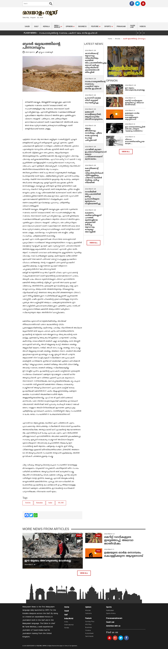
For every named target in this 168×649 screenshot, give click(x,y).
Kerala (46, 26)
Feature (88, 618)
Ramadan (39, 503)
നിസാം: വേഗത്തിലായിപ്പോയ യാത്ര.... (135, 141)
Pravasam (121, 26)
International (68, 625)
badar (50, 503)
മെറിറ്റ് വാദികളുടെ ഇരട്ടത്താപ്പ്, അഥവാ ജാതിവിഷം (134, 103)
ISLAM (60, 503)
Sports (109, 607)
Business (82, 26)
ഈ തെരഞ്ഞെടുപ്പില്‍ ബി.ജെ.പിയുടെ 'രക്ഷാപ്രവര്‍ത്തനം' (135, 129)
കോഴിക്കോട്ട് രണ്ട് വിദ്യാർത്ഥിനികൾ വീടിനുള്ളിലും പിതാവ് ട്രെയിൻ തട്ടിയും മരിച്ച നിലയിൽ (94, 175)
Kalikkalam (110, 611)
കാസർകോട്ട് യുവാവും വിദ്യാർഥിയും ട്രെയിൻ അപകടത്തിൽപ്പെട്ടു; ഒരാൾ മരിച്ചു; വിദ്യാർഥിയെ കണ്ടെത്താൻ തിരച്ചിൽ (96, 63)
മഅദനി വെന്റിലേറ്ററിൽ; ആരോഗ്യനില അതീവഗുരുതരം (94, 115)
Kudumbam (89, 633)
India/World (68, 618)
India (66, 622)
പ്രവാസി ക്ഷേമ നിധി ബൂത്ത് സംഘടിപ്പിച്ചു (93, 100)
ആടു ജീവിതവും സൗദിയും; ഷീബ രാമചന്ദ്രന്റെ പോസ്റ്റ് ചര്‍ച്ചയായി (93, 134)
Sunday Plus (89, 622)
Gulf (36, 26)
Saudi (27, 26)
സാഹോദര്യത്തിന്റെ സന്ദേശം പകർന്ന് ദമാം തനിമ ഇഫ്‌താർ (68, 33)
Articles (117, 39)
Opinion (88, 607)
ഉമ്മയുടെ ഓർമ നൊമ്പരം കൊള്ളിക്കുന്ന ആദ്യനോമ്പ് (132, 116)
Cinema (88, 630)
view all (94, 243)
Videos (143, 26)
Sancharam (89, 636)
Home (110, 39)
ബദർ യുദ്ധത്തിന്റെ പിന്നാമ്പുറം (41, 46)
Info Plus (88, 625)
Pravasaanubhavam (114, 618)
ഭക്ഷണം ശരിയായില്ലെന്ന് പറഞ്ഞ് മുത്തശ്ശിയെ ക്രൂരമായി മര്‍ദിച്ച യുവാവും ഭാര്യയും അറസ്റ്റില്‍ (93, 222)
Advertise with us (113, 626)
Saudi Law (132, 26)
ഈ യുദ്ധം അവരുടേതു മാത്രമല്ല (135, 89)
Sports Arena (110, 613)
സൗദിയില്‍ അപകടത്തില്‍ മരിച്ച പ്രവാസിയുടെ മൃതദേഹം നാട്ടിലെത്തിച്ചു (93, 198)
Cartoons (88, 613)
